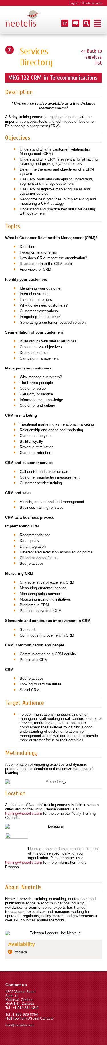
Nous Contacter (75, 23)
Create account (92, 3)
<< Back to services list (91, 57)
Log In (74, 3)
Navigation (97, 23)
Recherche (86, 23)
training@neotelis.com (23, 813)
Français (64, 23)
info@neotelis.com (19, 1025)
